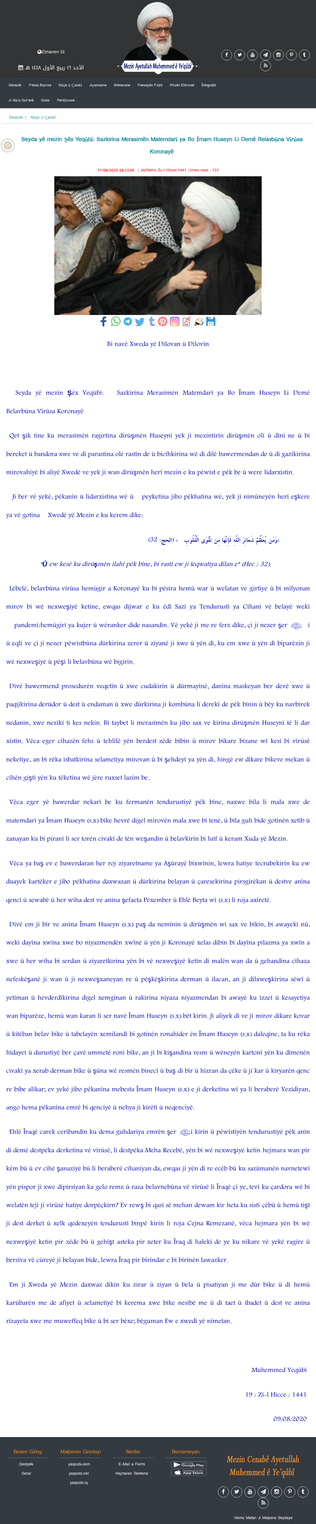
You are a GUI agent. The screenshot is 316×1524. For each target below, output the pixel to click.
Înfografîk (209, 85)
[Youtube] (252, 55)
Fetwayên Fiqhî (150, 85)
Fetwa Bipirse (40, 85)
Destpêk (15, 85)
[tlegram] (265, 55)
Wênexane (122, 85)
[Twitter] (239, 55)
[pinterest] (291, 55)
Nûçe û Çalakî (70, 85)
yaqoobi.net (79, 1473)
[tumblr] (304, 55)
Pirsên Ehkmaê (182, 85)
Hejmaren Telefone (131, 1473)
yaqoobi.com (79, 1464)
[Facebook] (226, 55)
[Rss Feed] (265, 65)
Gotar (45, 100)
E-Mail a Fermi (131, 1464)
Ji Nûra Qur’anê (21, 100)
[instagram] (278, 55)
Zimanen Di (53, 51)
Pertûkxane (66, 100)
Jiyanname (97, 85)
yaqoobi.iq (79, 1483)
